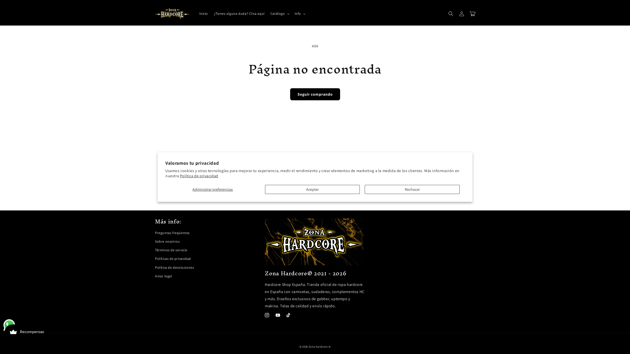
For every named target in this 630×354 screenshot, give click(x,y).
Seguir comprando (315, 94)
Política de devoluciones (174, 267)
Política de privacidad (199, 175)
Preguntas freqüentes (172, 233)
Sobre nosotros (167, 241)
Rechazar (412, 189)
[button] (280, 13)
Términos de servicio (171, 250)
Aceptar (312, 189)
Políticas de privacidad (173, 258)
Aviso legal (163, 276)
